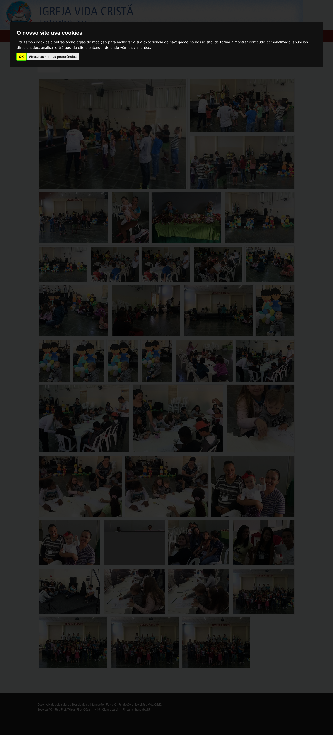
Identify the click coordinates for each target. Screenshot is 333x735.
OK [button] (21, 57)
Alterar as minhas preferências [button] (53, 57)
